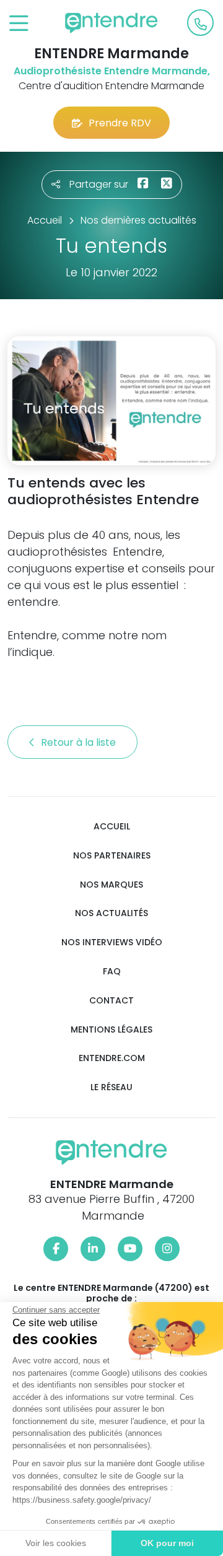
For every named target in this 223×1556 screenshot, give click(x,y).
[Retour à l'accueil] (111, 22)
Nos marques (111, 885)
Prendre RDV (120, 123)
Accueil (112, 826)
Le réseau (111, 1087)
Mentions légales (111, 1030)
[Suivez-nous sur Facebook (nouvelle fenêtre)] (55, 1248)
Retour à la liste (79, 742)
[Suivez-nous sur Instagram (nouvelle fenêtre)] (167, 1248)
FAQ (112, 971)
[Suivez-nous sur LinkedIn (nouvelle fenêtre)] (93, 1248)
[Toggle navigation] (18, 24)
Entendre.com (112, 1058)
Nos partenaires (112, 855)
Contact (111, 1000)
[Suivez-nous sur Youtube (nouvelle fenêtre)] (130, 1248)
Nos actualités (111, 913)
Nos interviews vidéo (111, 942)
